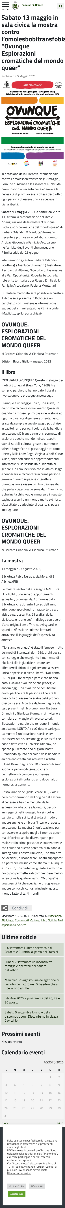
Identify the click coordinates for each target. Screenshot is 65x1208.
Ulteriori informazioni (19, 1173)
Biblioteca (7, 920)
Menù (5, 9)
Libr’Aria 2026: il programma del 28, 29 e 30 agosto (32, 1000)
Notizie (52, 920)
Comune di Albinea (32, 5)
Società (21, 925)
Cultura (35, 920)
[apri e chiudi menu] (5, 4)
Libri (43, 920)
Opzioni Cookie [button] (16, 1186)
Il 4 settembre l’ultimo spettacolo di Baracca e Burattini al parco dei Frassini (31, 949)
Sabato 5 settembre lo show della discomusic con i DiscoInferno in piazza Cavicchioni (31, 1016)
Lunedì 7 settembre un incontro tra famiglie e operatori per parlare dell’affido (28, 966)
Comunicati (22, 920)
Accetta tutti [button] (16, 1193)
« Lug (5, 1122)
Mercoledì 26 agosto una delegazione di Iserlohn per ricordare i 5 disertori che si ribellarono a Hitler (32, 984)
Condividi (20, 908)
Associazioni (54, 916)
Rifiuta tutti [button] (37, 1186)
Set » (60, 1122)
